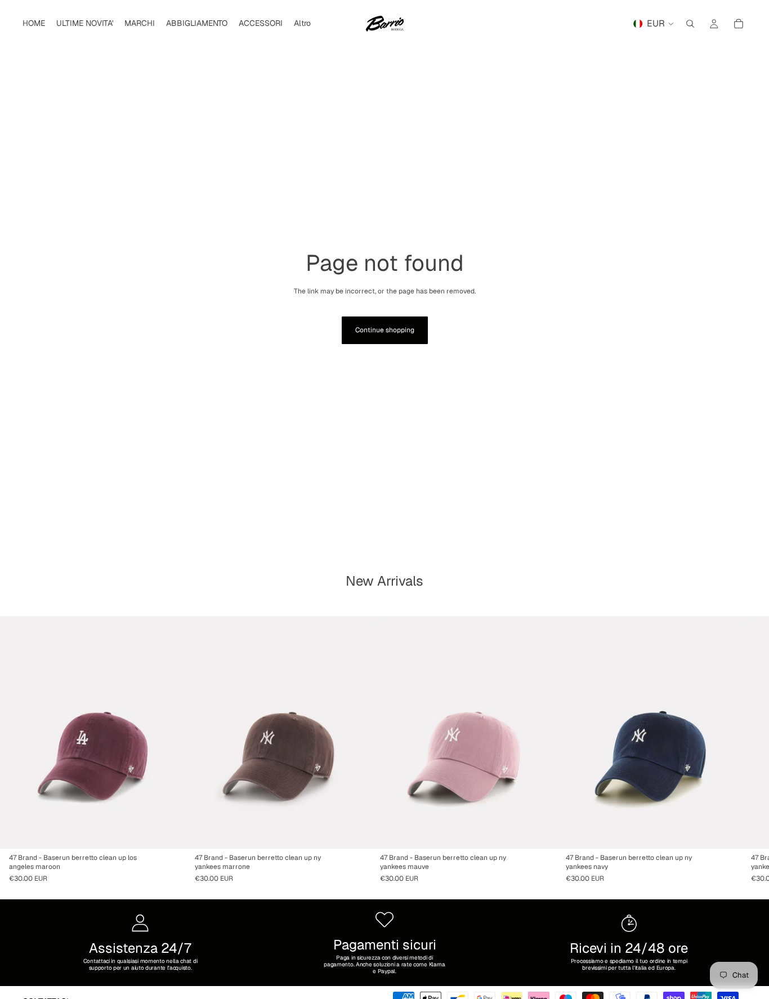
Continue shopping (384, 330)
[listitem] (302, 23)
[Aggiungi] (168, 830)
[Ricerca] (690, 23)
